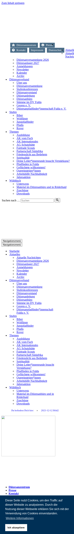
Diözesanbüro (24, 98)
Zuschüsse (22, 190)
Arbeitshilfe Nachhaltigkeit (32, 173)
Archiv (20, 76)
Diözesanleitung (26, 95)
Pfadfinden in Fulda (28, 164)
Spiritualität (23, 157)
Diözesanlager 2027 (28, 63)
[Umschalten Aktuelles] (64, 254)
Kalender (22, 72)
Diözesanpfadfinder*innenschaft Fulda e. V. (41, 108)
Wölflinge (22, 118)
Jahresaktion (24, 177)
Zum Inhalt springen (12, 3)
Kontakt (21, 50)
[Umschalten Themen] (64, 335)
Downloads (23, 193)
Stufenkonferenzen (27, 89)
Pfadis (20, 125)
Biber (20, 115)
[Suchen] (57, 200)
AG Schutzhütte (26, 144)
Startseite (68, 45)
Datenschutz (56, 50)
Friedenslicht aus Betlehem (32, 154)
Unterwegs (23, 183)
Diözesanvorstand (27, 92)
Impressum (37, 50)
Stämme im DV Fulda (29, 102)
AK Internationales (27, 141)
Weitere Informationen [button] (20, 518)
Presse (49, 45)
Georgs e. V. (24, 105)
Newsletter (23, 69)
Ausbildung (23, 134)
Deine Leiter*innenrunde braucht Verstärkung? (43, 160)
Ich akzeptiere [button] (16, 527)
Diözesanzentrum (26, 45)
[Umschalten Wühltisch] (64, 387)
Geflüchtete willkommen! (31, 167)
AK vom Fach (25, 138)
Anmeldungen (25, 66)
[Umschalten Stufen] (64, 316)
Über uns (22, 82)
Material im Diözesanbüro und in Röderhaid (41, 187)
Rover (20, 128)
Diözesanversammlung (29, 85)
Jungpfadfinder (25, 121)
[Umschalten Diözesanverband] (64, 280)
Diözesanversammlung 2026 (33, 59)
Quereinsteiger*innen (29, 170)
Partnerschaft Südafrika (30, 151)
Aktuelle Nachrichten (29, 257)
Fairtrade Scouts (26, 147)
